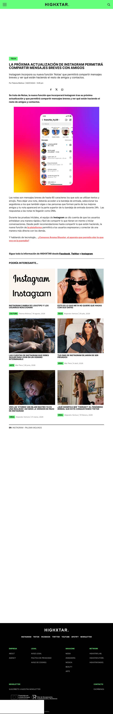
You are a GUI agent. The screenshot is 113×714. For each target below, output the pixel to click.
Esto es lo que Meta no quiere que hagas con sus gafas (79, 306)
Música (69, 662)
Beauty (69, 667)
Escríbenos (99, 689)
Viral (60, 363)
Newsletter (86, 637)
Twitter (75, 253)
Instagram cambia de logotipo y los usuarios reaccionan (29, 306)
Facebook (64, 253)
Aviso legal (36, 653)
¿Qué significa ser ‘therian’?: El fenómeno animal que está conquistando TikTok (80, 408)
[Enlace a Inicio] (56, 631)
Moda (68, 653)
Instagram (87, 253)
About (12, 653)
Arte (12, 365)
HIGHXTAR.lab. (95, 653)
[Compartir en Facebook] (51, 89)
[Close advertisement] (41, 703)
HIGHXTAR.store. (96, 658)
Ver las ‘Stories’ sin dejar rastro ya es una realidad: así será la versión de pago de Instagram (31, 409)
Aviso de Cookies (38, 662)
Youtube (66, 637)
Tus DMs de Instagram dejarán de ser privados (77, 356)
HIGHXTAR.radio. (96, 662)
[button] (5, 4)
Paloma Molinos (18, 83)
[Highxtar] (57, 4)
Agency (12, 658)
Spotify (75, 637)
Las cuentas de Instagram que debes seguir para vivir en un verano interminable (29, 357)
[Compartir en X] (56, 89)
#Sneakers (70, 658)
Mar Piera (19, 365)
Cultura (13, 313)
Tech (13, 58)
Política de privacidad (41, 658)
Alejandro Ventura (71, 313)
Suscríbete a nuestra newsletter (24, 689)
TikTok (36, 637)
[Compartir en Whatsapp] (62, 89)
